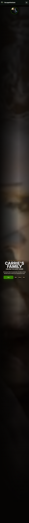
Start (16, 277)
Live (24, 277)
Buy (8, 277)
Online (19, 277)
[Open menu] (26, 2)
